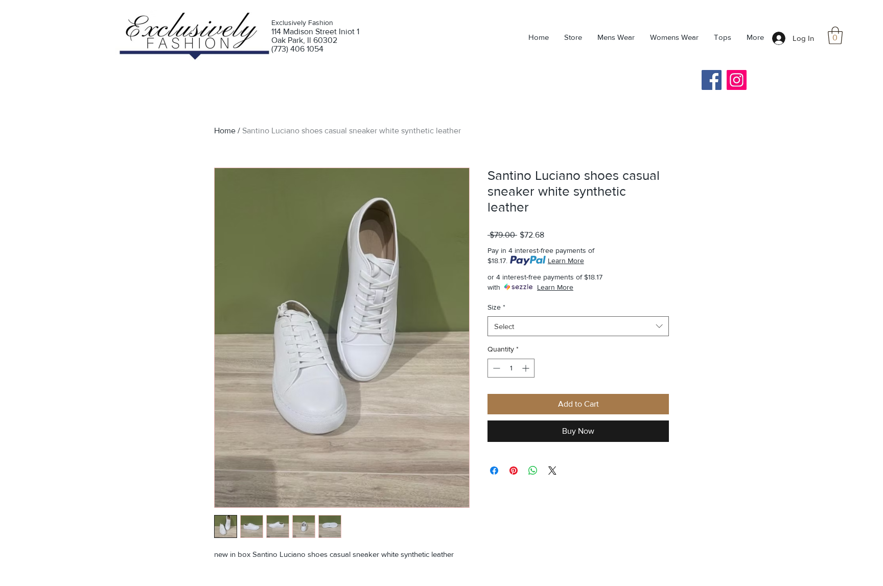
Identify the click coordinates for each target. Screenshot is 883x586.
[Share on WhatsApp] (533, 470)
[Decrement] (495, 368)
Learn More (566, 260)
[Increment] (526, 368)
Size (496, 307)
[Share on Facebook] (494, 470)
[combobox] (578, 326)
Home (225, 130)
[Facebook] (712, 80)
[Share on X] (552, 470)
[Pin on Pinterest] (513, 470)
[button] (835, 35)
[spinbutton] (511, 368)
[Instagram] (737, 80)
